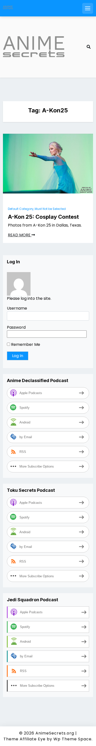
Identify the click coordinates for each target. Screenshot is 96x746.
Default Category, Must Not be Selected (37, 209)
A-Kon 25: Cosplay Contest (43, 217)
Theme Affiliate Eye (24, 739)
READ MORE (20, 235)
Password (16, 327)
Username (17, 308)
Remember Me (25, 344)
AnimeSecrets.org (54, 733)
